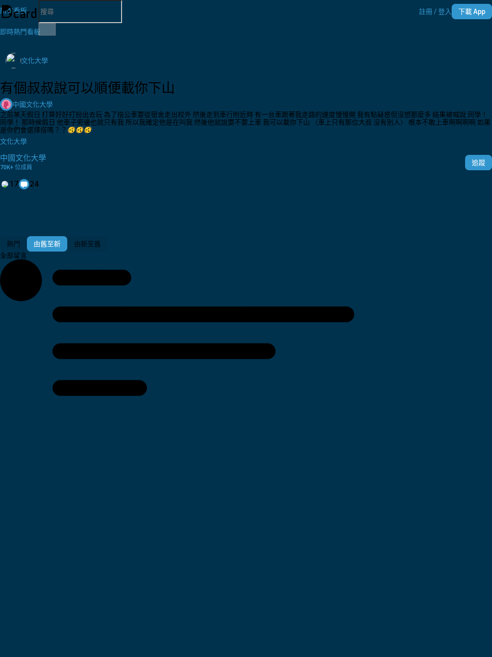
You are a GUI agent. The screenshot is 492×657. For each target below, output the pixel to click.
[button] (435, 11)
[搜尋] (47, 29)
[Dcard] (19, 11)
